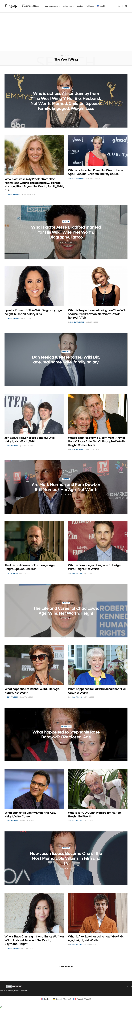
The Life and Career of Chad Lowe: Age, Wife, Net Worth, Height (66, 611)
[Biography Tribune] (19, 6)
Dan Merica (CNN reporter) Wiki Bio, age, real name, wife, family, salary (66, 359)
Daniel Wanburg (13, 195)
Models (80, 6)
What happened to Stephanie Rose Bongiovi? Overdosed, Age (66, 734)
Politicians (90, 6)
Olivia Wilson (13, 446)
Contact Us (24, 990)
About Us (3, 990)
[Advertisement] (66, 32)
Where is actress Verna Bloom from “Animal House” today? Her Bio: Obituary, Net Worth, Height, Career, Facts (96, 441)
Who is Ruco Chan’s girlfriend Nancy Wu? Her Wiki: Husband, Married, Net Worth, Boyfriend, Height (34, 940)
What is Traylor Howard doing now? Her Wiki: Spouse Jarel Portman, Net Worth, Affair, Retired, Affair (97, 313)
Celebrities (67, 6)
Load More (65, 967)
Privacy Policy (13, 990)
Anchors (66, 351)
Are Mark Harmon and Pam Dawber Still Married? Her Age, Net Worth (66, 487)
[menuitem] (102, 6)
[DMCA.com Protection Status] (14, 987)
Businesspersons (51, 6)
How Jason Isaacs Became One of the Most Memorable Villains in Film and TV (66, 858)
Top (130, 986)
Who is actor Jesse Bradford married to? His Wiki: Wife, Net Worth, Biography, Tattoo (66, 232)
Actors (66, 88)
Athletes (35, 6)
